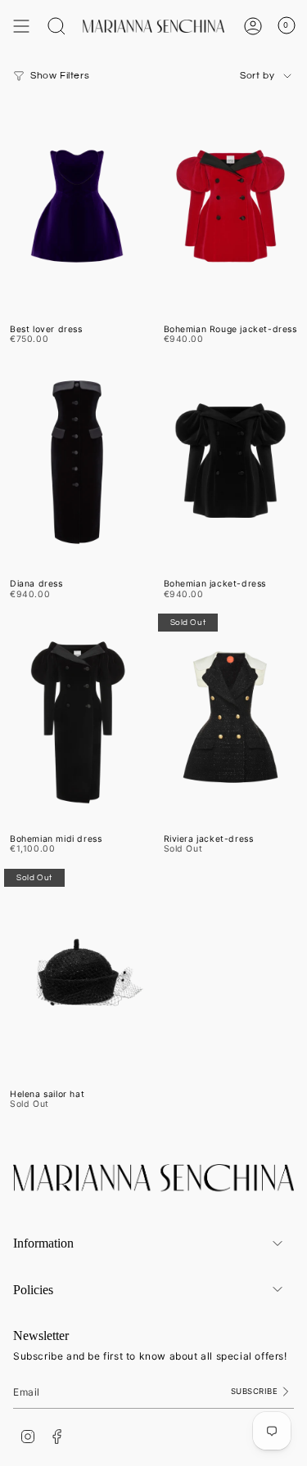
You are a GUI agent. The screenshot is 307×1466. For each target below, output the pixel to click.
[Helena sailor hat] (77, 972)
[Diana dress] (77, 462)
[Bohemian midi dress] (77, 717)
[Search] (56, 26)
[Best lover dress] (77, 207)
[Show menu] (21, 26)
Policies (33, 1290)
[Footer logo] (153, 1178)
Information (43, 1243)
